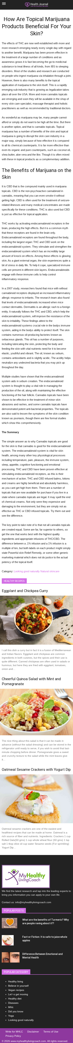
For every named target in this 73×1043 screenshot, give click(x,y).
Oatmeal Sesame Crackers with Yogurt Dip (36, 769)
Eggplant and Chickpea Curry (25, 591)
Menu (3, 3)
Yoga (11, 1015)
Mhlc (10, 1007)
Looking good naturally (27, 571)
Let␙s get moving (18, 994)
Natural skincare (49, 571)
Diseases (13, 1002)
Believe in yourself (18, 985)
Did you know (15, 1011)
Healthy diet (14, 998)
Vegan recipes (16, 990)
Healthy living (15, 981)
